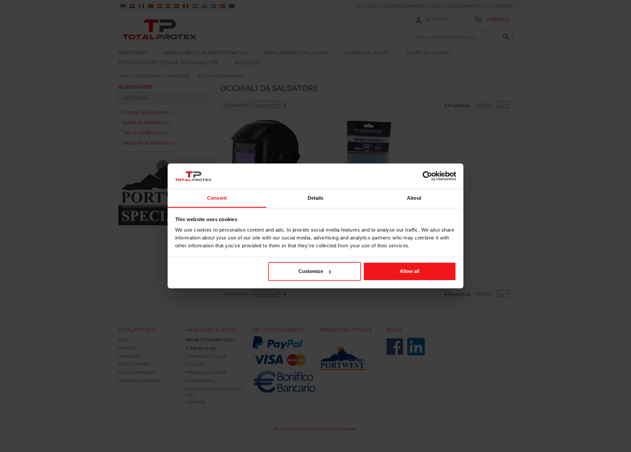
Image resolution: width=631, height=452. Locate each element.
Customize (310, 271)
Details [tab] (316, 198)
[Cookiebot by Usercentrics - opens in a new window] (427, 176)
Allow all (409, 271)
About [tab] (414, 198)
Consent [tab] (217, 198)
